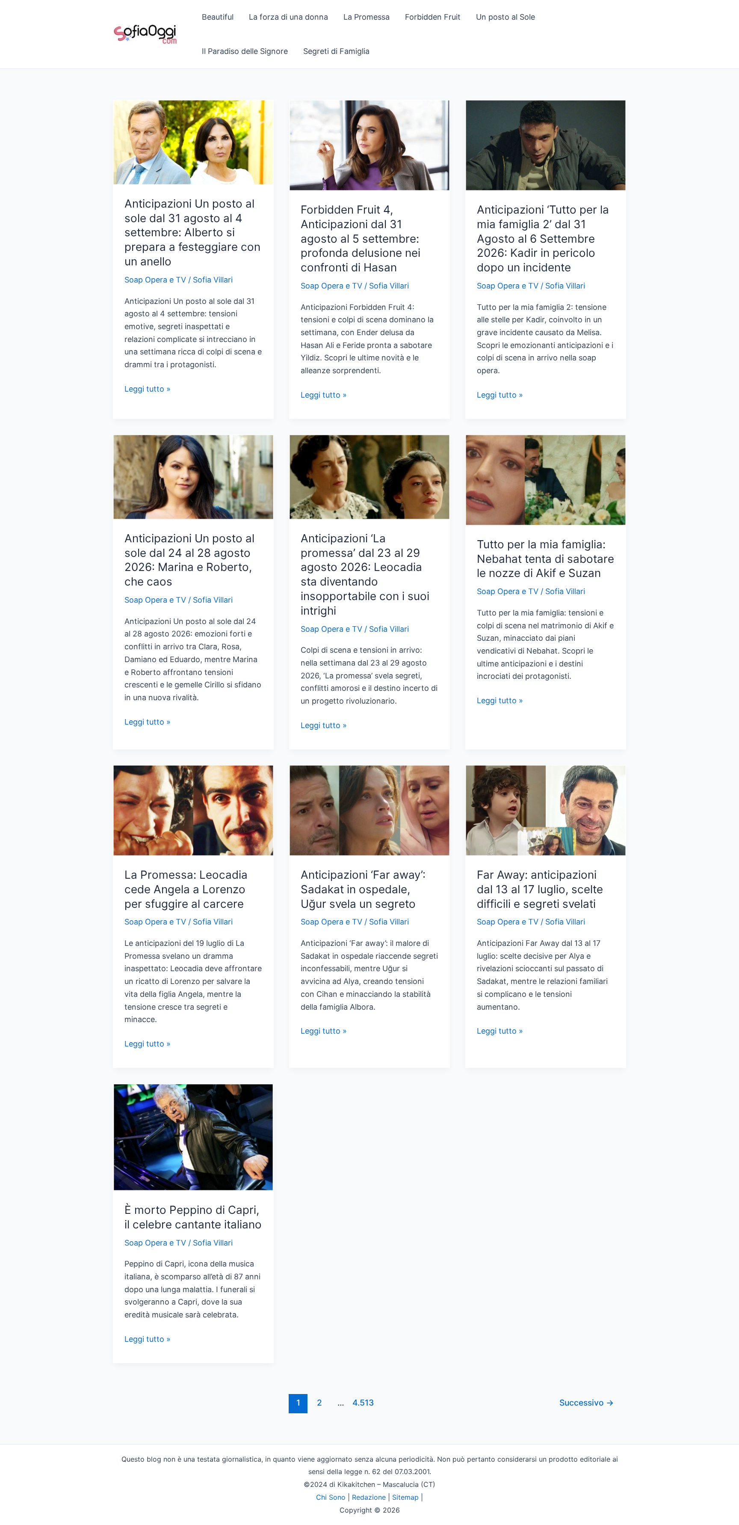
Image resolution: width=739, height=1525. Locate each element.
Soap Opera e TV (155, 279)
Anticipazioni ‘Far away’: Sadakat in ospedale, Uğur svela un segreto (363, 889)
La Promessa (366, 16)
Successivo (586, 1402)
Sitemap (405, 1497)
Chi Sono (331, 1497)
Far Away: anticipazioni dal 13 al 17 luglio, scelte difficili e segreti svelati (540, 889)
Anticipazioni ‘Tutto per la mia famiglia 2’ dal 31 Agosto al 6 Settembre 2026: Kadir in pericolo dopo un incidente (543, 238)
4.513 (362, 1402)
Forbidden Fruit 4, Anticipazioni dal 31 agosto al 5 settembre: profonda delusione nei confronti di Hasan (360, 238)
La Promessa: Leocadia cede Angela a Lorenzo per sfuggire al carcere (186, 889)
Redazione (369, 1497)
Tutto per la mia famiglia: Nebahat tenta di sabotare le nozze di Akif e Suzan (545, 559)
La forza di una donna (288, 16)
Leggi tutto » (147, 389)
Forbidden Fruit (433, 16)
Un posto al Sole (505, 16)
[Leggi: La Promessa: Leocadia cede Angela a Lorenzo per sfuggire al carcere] (193, 809)
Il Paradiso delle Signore (245, 51)
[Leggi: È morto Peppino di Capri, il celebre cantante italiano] (193, 1136)
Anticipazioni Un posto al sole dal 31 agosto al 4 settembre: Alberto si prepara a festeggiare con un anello (192, 232)
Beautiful (218, 16)
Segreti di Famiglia (336, 51)
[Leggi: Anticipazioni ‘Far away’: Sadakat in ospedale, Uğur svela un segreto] (369, 809)
